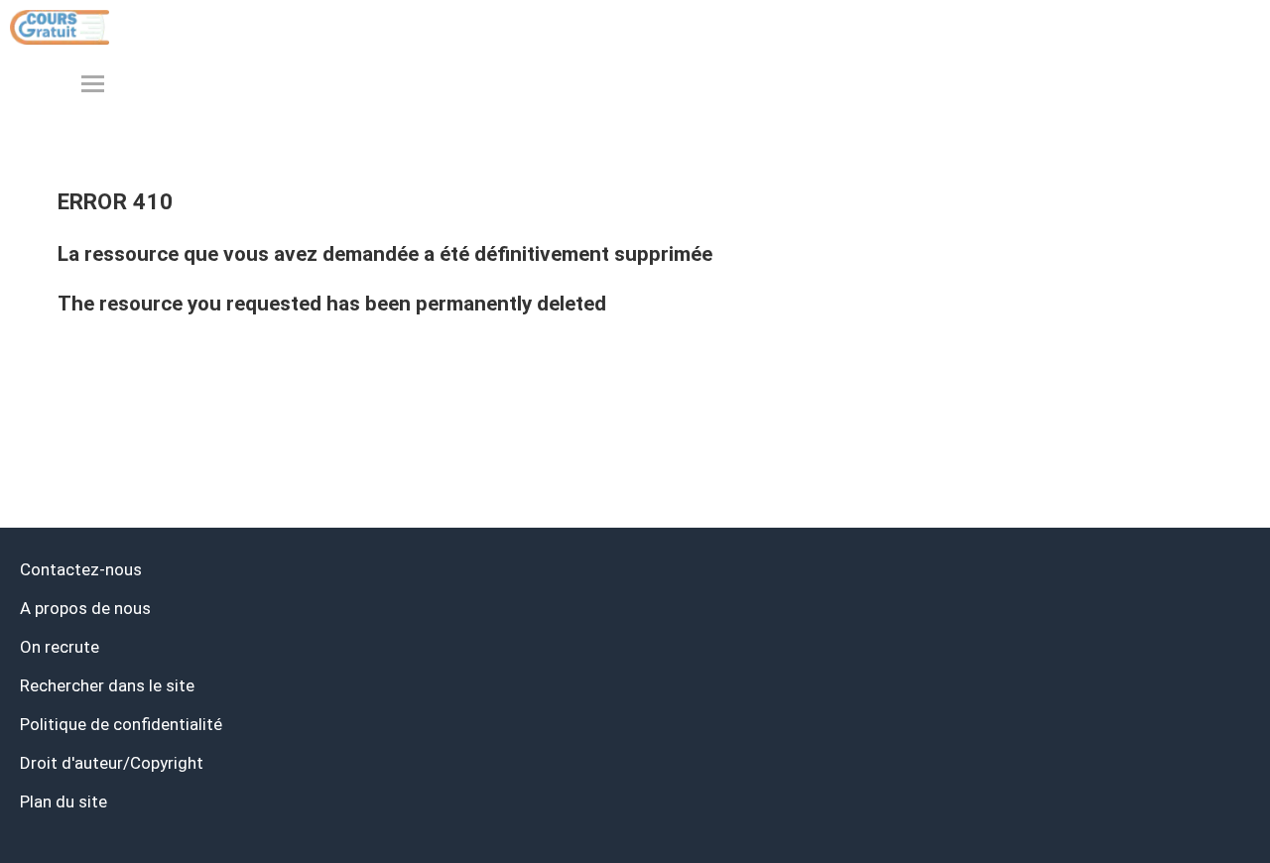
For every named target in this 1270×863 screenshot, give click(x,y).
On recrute (59, 647)
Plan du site (63, 801)
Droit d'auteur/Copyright (111, 763)
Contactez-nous (81, 569)
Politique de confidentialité (121, 724)
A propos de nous (85, 608)
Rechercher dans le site (107, 685)
